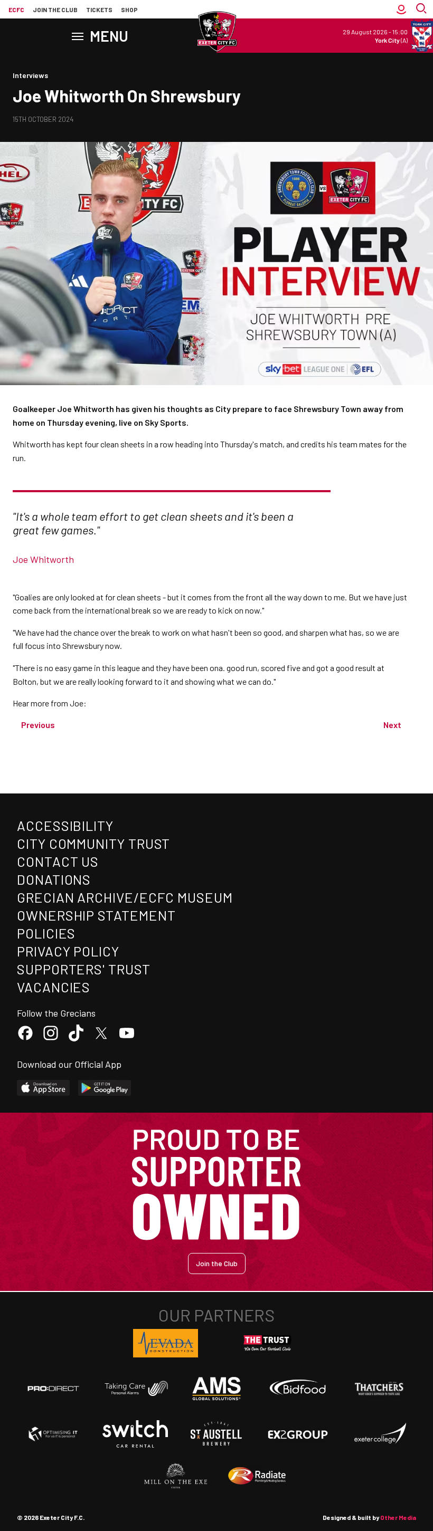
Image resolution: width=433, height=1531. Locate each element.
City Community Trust (93, 843)
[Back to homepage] (216, 31)
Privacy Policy (68, 951)
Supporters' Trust (83, 969)
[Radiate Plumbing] (257, 1476)
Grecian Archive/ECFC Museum (125, 897)
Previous (38, 725)
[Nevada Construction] (166, 1343)
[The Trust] (267, 1343)
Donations (54, 879)
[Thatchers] (379, 1388)
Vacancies (53, 987)
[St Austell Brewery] (216, 1434)
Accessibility (65, 825)
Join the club (55, 9)
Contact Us (58, 861)
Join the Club (217, 1263)
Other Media (398, 1517)
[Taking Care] (135, 1388)
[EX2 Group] (298, 1434)
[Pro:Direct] (53, 1388)
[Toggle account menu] (401, 9)
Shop (129, 9)
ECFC (16, 9)
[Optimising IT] (53, 1433)
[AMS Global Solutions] (216, 1388)
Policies (46, 933)
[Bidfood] (298, 1388)
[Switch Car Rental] (135, 1434)
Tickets (99, 9)
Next (392, 725)
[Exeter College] (379, 1434)
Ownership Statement (96, 915)
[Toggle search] (422, 9)
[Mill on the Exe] (176, 1476)
